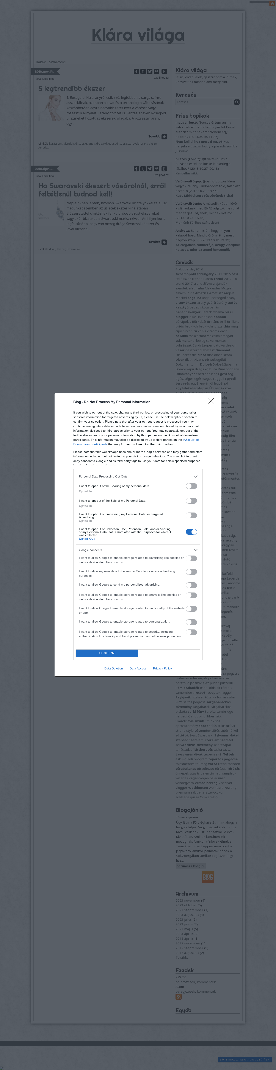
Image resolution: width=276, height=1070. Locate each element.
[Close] (213, 402)
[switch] (191, 486)
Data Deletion (113, 668)
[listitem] (138, 476)
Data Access (138, 668)
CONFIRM (107, 653)
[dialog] (138, 535)
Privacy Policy (162, 668)
